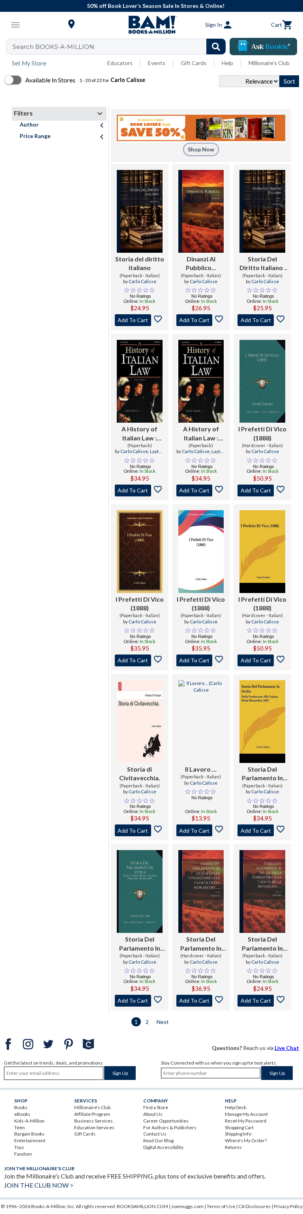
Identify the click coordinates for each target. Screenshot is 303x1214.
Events (156, 63)
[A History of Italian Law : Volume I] (201, 381)
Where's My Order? (246, 1140)
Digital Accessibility (163, 1147)
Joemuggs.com (187, 1206)
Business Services (93, 1121)
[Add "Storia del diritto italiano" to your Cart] (140, 320)
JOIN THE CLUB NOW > (38, 1185)
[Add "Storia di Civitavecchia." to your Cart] (140, 830)
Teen (19, 1127)
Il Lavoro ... (201, 769)
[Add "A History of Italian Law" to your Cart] (140, 490)
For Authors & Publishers (169, 1127)
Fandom (23, 1154)
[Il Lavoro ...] (201, 721)
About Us (153, 1114)
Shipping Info (238, 1134)
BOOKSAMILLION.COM (142, 1206)
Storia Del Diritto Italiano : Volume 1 (262, 263)
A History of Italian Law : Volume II (139, 433)
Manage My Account (246, 1114)
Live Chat (287, 1047)
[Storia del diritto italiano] (140, 211)
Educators (120, 63)
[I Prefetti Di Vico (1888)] (262, 381)
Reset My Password (245, 1121)
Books (21, 1107)
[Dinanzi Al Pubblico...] (201, 211)
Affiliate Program (92, 1114)
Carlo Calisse (142, 281)
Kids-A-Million (29, 1121)
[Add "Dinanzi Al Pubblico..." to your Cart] (201, 320)
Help (227, 63)
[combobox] (121, 46)
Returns (233, 1147)
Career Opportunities (166, 1121)
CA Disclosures (254, 1206)
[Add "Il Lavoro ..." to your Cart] (201, 830)
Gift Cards (193, 63)
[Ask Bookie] (263, 46)
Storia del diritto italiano (139, 263)
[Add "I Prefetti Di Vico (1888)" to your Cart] (262, 490)
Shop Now (201, 149)
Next (163, 1021)
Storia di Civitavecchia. (139, 773)
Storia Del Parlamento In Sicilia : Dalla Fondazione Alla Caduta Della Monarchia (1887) (262, 774)
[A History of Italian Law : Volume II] (140, 381)
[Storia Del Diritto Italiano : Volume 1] (262, 211)
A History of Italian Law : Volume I (201, 433)
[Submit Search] (216, 46)
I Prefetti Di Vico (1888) (262, 433)
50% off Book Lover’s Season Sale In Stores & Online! (155, 5)
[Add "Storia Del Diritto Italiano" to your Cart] (262, 320)
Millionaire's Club (269, 63)
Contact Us (154, 1134)
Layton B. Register (146, 454)
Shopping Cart (239, 1127)
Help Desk (235, 1107)
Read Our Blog (158, 1140)
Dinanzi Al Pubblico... (201, 263)
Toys (19, 1147)
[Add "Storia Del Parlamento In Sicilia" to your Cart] (262, 830)
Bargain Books (29, 1134)
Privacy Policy (288, 1206)
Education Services (94, 1127)
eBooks (22, 1114)
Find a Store (155, 1107)
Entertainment (29, 1140)
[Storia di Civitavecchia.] (140, 721)
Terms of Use (221, 1206)
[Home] (151, 25)
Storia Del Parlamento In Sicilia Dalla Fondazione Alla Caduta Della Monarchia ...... (201, 944)
